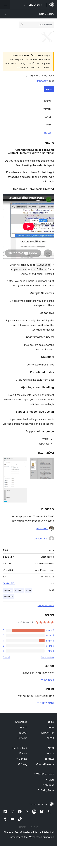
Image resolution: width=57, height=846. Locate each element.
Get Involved (19, 748)
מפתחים (49, 758)
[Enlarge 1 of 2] (49, 461)
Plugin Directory (46, 14)
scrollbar (8, 590)
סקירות (47, 108)
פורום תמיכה (47, 680)
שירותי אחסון (47, 732)
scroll (28, 590)
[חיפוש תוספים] (22, 25)
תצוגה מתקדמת (46, 605)
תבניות (23, 727)
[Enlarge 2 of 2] (23, 461)
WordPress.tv (45, 764)
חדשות (50, 727)
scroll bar (19, 590)
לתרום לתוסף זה (45, 702)
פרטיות (50, 737)
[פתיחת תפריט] (5, 4)
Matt (49, 779)
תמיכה (47, 132)
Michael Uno (40, 538)
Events (23, 753)
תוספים (23, 732)
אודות (51, 721)
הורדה (49, 89)
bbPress (48, 784)
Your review (47, 657)
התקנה (47, 116)
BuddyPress (45, 790)
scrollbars (8, 596)
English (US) (9, 583)
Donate (21, 758)
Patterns (22, 737)
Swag (22, 764)
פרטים (47, 100)
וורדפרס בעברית (38, 804)
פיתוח (48, 124)
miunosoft (42, 80)
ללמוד (51, 748)
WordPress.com (43, 774)
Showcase (21, 721)
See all (6, 657)
